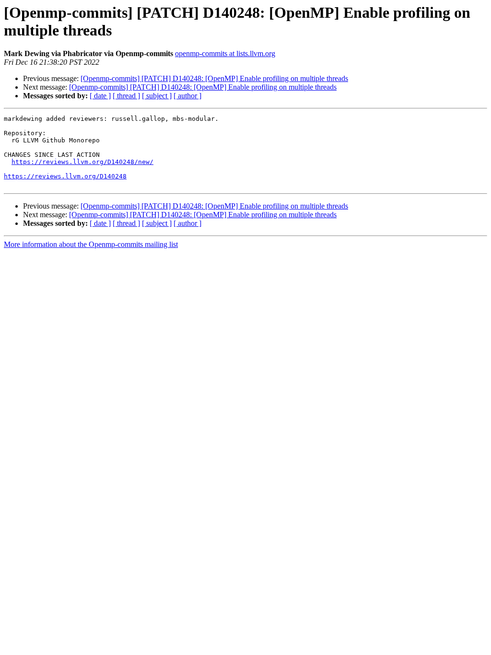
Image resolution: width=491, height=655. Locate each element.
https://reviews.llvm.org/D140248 (65, 176)
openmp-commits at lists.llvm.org (225, 53)
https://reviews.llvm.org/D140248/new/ (82, 161)
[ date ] (100, 96)
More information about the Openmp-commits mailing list (91, 244)
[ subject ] (157, 96)
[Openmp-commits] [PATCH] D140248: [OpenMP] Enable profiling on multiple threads (214, 78)
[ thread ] (126, 96)
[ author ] (187, 96)
